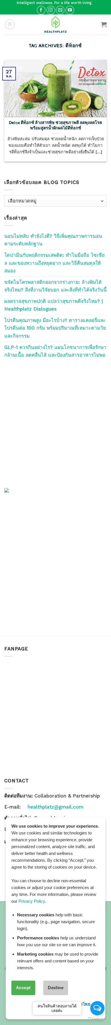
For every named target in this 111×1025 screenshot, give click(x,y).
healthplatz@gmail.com (55, 807)
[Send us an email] (60, 10)
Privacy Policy (31, 901)
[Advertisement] (55, 423)
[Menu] (10, 24)
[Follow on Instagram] (50, 10)
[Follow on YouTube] (69, 10)
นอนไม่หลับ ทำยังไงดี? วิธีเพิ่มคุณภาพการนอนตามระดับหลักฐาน (53, 240)
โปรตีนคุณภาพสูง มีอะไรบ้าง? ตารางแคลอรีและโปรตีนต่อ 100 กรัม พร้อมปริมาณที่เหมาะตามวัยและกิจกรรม (55, 327)
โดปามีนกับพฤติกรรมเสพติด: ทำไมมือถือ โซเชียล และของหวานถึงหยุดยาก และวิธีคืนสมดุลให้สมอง (54, 262)
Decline (55, 987)
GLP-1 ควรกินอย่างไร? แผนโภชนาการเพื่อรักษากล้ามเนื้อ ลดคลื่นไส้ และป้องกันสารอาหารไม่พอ (55, 351)
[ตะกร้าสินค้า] (104, 24)
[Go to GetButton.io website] (97, 1019)
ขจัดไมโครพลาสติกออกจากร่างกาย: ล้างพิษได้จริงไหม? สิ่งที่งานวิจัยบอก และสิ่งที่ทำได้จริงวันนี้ (55, 286)
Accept (23, 987)
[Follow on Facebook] (41, 10)
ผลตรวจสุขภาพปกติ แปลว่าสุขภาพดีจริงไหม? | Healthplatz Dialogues (53, 305)
